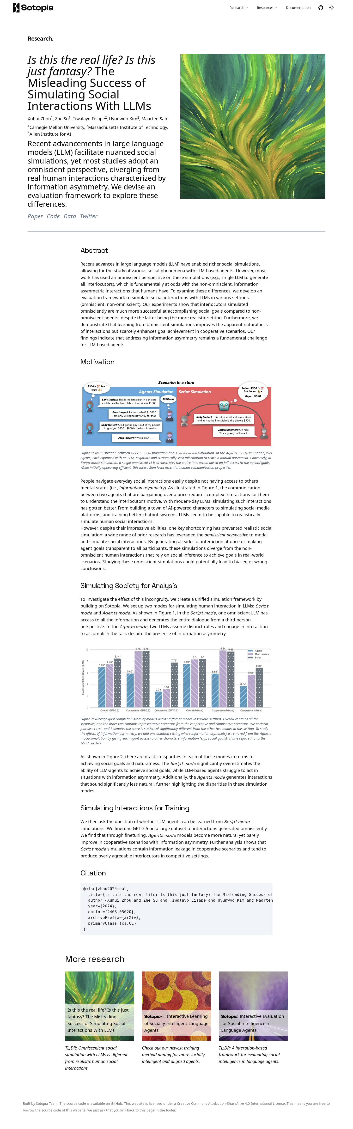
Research (237, 7)
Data (70, 216)
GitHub (116, 1103)
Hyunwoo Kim (123, 118)
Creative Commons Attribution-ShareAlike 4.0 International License (231, 1103)
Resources (265, 7)
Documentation (298, 7)
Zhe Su (62, 118)
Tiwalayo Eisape (89, 118)
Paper (35, 216)
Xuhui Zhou (39, 118)
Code (53, 216)
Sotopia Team (47, 1103)
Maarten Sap (154, 118)
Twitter (88, 216)
